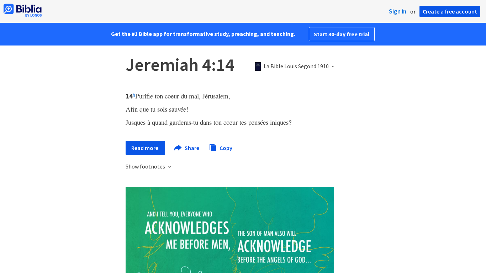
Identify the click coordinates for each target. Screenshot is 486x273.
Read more (145, 147)
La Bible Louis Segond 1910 (296, 66)
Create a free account (450, 11)
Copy (225, 147)
